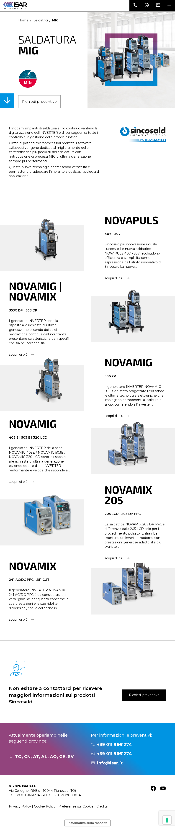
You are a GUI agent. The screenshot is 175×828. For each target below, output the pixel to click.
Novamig (128, 362)
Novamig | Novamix (35, 291)
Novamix (33, 566)
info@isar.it (110, 763)
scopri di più (114, 278)
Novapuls (131, 220)
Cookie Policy (44, 806)
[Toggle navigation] (169, 5)
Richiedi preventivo (39, 101)
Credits (102, 806)
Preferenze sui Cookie (75, 806)
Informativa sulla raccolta (87, 823)
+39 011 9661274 (114, 744)
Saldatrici (41, 20)
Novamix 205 (128, 494)
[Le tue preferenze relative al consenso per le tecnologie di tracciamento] (167, 820)
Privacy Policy (20, 806)
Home (23, 20)
